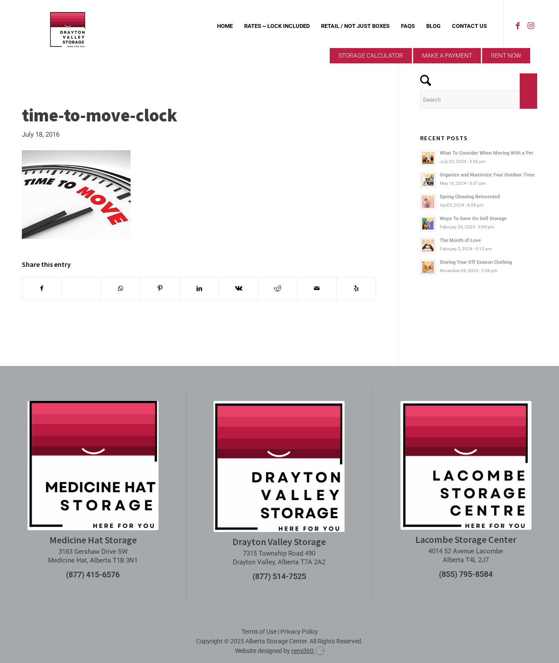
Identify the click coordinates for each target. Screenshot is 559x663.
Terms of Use (259, 631)
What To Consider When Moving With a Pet (486, 153)
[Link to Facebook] (517, 25)
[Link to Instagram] (530, 25)
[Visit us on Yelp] (356, 288)
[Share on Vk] (238, 288)
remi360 (303, 650)
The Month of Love (460, 240)
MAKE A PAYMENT (447, 55)
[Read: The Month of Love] (428, 245)
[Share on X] (81, 288)
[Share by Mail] (316, 288)
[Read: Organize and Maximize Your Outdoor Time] (428, 180)
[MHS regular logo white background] (93, 465)
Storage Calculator (370, 55)
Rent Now (506, 55)
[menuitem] (224, 26)
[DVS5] (68, 26)
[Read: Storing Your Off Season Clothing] (428, 267)
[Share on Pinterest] (160, 288)
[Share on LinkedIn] (199, 288)
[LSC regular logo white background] (465, 465)
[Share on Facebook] (42, 288)
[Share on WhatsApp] (120, 288)
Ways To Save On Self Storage (473, 218)
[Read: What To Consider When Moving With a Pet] (428, 158)
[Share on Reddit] (278, 288)
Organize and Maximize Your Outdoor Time (487, 175)
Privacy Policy (299, 631)
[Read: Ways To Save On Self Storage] (428, 223)
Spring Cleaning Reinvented (470, 197)
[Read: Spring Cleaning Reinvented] (428, 202)
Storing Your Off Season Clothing (476, 262)
